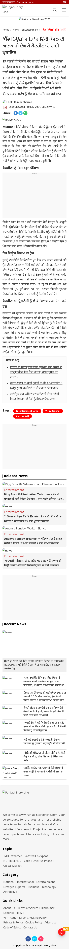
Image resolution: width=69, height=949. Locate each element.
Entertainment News (27, 411)
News (16, 30)
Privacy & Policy (13, 923)
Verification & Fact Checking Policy (25, 918)
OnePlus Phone (42, 861)
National (8, 882)
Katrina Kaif (22, 416)
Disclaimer (47, 908)
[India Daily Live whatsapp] (25, 113)
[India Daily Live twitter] (20, 113)
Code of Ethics (12, 928)
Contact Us (30, 928)
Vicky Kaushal (52, 411)
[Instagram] (41, 938)
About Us (9, 908)
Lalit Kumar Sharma (20, 102)
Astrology (9, 892)
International (25, 882)
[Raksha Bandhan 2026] (34, 20)
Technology (49, 887)
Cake (27, 861)
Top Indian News (25, 2)
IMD (6, 856)
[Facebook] (28, 938)
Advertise (50, 923)
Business (33, 887)
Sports (21, 887)
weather (16, 856)
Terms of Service (27, 908)
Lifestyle (8, 887)
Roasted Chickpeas (36, 856)
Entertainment (30, 30)
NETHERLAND (12, 861)
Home (6, 30)
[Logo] (34, 800)
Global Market (12, 866)
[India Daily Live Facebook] (16, 113)
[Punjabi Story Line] (14, 10)
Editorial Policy (12, 913)
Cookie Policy (33, 923)
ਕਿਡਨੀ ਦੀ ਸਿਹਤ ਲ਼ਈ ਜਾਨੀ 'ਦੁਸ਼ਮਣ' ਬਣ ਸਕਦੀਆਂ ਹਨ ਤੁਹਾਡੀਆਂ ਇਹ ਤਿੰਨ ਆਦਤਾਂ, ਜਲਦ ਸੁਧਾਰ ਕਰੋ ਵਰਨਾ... (36, 372)
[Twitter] (34, 938)
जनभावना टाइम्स (9, 2)
